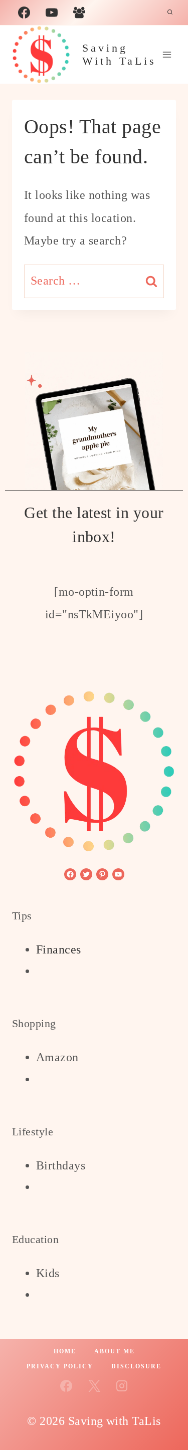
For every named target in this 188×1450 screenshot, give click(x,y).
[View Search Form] (170, 13)
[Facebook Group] (79, 13)
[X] (94, 1386)
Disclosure (136, 1366)
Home (65, 1351)
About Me (114, 1351)
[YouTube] (52, 13)
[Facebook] (24, 13)
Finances (58, 949)
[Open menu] (166, 54)
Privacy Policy (60, 1366)
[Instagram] (122, 1386)
